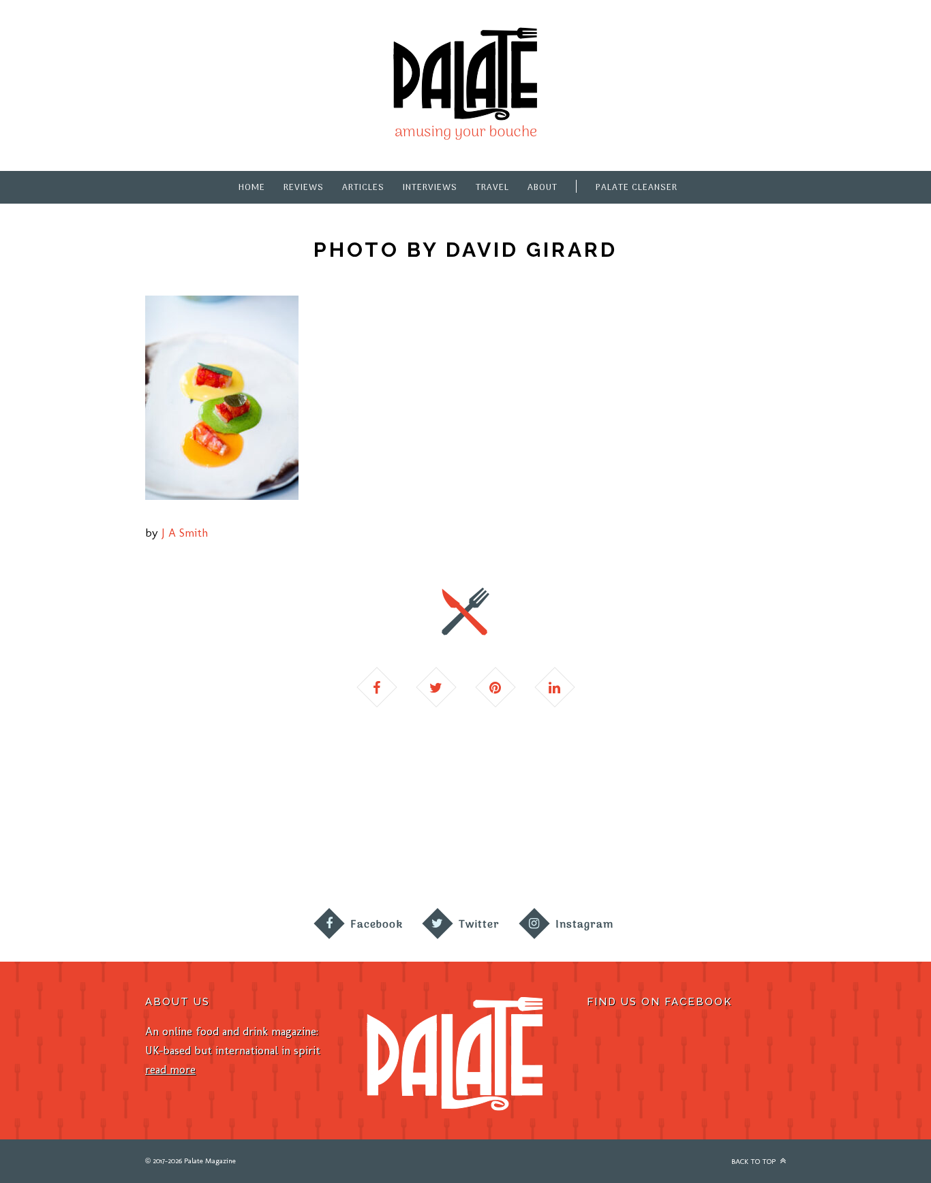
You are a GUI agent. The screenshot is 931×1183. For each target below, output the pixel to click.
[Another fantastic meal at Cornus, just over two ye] (175, 844)
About (543, 187)
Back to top (754, 1161)
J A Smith (185, 532)
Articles (363, 187)
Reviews (304, 187)
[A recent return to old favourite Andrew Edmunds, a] (291, 844)
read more (170, 1069)
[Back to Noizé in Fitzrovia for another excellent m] (872, 844)
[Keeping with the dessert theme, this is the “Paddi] (524, 844)
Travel (492, 187)
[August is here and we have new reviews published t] (757, 844)
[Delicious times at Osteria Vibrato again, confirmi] (58, 844)
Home (252, 187)
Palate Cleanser (636, 187)
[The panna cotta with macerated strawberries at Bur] (640, 844)
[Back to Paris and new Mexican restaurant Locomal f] (407, 844)
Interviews (430, 187)
